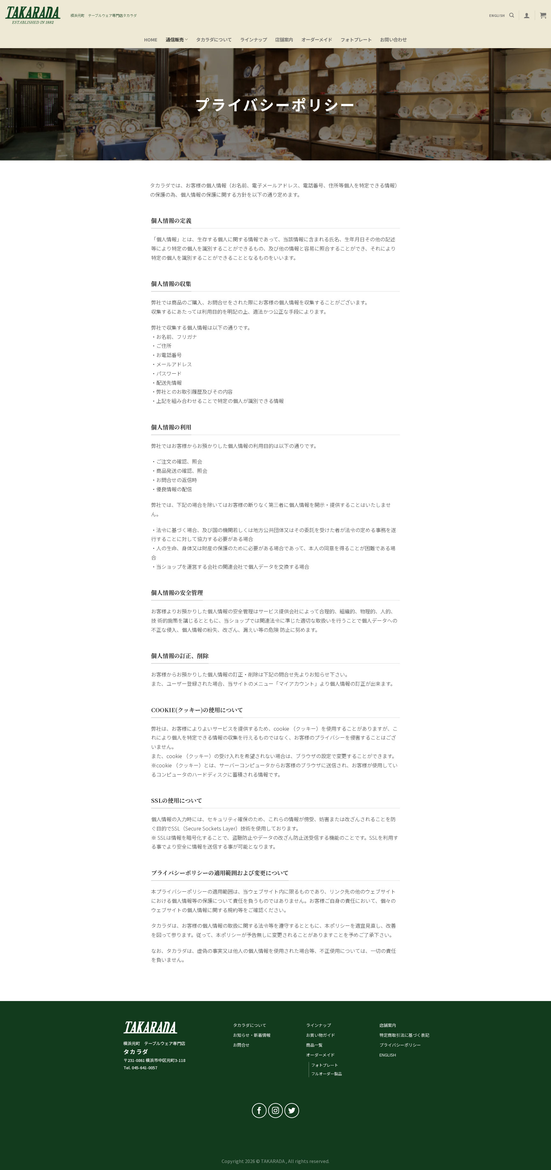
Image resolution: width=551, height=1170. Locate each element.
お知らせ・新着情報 (251, 1035)
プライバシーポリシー (400, 1045)
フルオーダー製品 (326, 1074)
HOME (151, 39)
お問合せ (241, 1045)
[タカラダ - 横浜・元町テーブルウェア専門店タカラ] (33, 15)
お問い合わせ (393, 39)
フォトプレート (356, 39)
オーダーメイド (316, 39)
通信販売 (175, 39)
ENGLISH (387, 1055)
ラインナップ (253, 39)
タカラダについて (214, 39)
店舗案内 (284, 39)
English (497, 15)
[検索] (511, 15)
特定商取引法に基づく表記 (404, 1035)
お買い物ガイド (320, 1035)
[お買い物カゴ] (543, 15)
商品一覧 (314, 1045)
